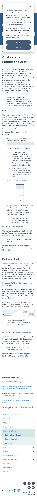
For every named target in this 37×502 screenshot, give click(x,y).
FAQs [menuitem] (5, 423)
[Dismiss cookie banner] (30, 7)
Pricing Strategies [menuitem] (11, 439)
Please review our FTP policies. (22, 106)
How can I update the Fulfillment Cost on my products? (15, 401)
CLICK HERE (24, 223)
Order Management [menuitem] (10, 459)
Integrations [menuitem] (7, 427)
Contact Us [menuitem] (7, 471)
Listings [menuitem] (6, 451)
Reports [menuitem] (6, 463)
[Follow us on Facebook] (24, 483)
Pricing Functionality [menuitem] (13, 435)
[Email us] (33, 487)
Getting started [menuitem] (8, 467)
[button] (33, 415)
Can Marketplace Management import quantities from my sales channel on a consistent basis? (17, 388)
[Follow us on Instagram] (33, 483)
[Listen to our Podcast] (29, 487)
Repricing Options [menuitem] (9, 431)
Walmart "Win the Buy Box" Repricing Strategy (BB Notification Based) (17, 394)
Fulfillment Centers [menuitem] (10, 455)
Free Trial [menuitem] (6, 419)
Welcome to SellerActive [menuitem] (11, 415)
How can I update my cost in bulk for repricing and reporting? (17, 408)
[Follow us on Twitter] (29, 483)
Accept (18, 42)
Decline (18, 47)
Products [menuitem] (6, 447)
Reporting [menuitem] (8, 443)
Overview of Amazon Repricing (11, 382)
